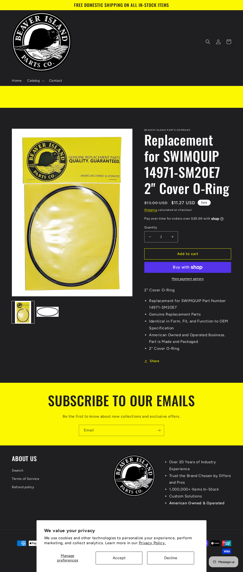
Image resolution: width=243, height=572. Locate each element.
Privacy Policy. (152, 543)
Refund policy (23, 487)
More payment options (188, 278)
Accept (119, 558)
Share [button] (154, 361)
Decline (170, 558)
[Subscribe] (159, 430)
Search (17, 470)
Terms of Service (25, 479)
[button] (35, 81)
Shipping (150, 210)
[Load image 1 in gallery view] (23, 312)
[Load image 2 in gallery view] (48, 312)
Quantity (150, 227)
